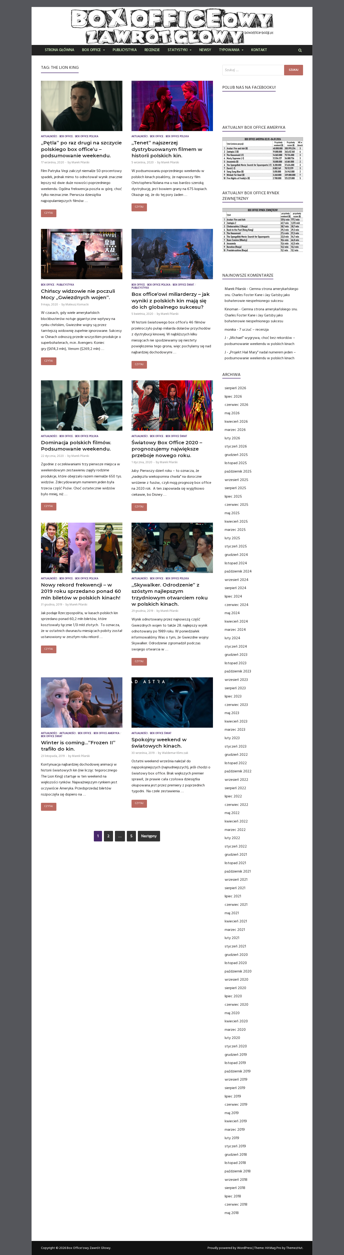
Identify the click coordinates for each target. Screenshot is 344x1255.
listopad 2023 (235, 663)
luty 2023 (232, 738)
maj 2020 (232, 1013)
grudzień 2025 (236, 454)
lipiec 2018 (233, 1196)
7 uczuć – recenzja (254, 329)
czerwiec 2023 (236, 704)
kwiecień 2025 (236, 521)
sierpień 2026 (235, 388)
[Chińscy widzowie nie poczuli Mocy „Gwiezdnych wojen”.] (81, 255)
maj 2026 (232, 413)
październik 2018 (238, 1171)
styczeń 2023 (235, 746)
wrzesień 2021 (236, 879)
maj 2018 (232, 1212)
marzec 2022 (235, 829)
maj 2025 (232, 513)
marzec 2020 (235, 1029)
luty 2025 (232, 538)
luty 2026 (232, 438)
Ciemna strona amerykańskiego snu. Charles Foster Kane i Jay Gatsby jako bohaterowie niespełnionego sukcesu (261, 294)
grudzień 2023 (236, 654)
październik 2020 (238, 971)
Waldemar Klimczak (175, 753)
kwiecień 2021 (236, 921)
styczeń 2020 (236, 1046)
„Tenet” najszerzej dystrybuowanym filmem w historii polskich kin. (167, 149)
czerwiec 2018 (236, 1204)
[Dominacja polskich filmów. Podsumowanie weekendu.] (81, 406)
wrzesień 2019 (236, 1079)
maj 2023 (232, 713)
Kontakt (259, 50)
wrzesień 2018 (236, 1179)
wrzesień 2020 (236, 979)
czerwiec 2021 (236, 904)
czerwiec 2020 (236, 1004)
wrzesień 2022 (236, 779)
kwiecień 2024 (236, 621)
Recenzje (152, 50)
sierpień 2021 (235, 888)
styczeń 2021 (235, 946)
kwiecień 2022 (236, 821)
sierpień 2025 (235, 488)
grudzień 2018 (236, 1154)
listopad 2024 (236, 563)
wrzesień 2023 (236, 679)
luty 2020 (232, 1037)
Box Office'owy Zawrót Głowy (88, 1248)
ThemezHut (294, 1248)
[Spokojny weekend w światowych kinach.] (172, 703)
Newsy (205, 50)
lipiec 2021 (233, 896)
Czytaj (48, 213)
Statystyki (177, 50)
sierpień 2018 (235, 1187)
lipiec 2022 (233, 796)
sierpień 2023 (235, 688)
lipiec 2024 (233, 596)
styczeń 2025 (236, 546)
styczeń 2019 (235, 1146)
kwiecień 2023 (236, 721)
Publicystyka (125, 50)
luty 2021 (232, 937)
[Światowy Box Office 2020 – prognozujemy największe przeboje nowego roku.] (172, 406)
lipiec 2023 (233, 696)
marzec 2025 (235, 529)
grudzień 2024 (236, 554)
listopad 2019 (235, 1062)
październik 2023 (238, 671)
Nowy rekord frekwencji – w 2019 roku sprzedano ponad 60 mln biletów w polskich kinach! (81, 591)
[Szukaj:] (262, 70)
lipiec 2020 (233, 996)
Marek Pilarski (80, 162)
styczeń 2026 (236, 446)
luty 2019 (232, 1138)
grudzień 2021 (236, 854)
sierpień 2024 (235, 588)
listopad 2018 (235, 1162)
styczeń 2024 (236, 646)
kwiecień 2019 (236, 1121)
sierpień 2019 (235, 1087)
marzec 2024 (235, 629)
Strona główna (59, 50)
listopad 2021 (235, 863)
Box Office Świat (183, 285)
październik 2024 (238, 571)
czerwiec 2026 (236, 404)
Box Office (91, 50)
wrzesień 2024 (237, 579)
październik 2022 (238, 771)
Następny (149, 836)
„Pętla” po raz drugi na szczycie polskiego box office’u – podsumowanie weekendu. (81, 149)
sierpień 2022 (235, 788)
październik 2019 (238, 1071)
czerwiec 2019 (236, 1104)
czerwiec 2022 (236, 804)
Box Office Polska (86, 136)
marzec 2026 (235, 429)
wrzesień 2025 (236, 479)
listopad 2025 (236, 463)
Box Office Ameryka (106, 733)
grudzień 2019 (236, 1054)
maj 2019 (232, 1113)
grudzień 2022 (236, 754)
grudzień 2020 (236, 954)
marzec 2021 (235, 929)
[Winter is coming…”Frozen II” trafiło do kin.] (81, 703)
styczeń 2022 (236, 846)
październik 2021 (238, 871)
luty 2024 (232, 638)
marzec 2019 (235, 1129)
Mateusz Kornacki (77, 304)
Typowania (229, 50)
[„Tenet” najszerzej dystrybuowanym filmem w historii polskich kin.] (172, 107)
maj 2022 (232, 812)
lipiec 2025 (233, 496)
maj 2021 (232, 913)
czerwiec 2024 (237, 604)
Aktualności (49, 136)
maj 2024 (232, 613)
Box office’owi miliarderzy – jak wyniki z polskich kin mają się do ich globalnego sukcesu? (171, 300)
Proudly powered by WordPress (230, 1248)
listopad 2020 (236, 962)
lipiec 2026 (233, 396)
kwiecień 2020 (236, 1021)
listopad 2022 (236, 763)
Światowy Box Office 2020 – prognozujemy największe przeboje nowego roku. (167, 449)
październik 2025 (238, 471)
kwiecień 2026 (236, 421)
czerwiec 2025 (236, 504)
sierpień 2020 (235, 988)
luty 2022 (232, 837)
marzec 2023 (235, 729)
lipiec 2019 (233, 1096)
